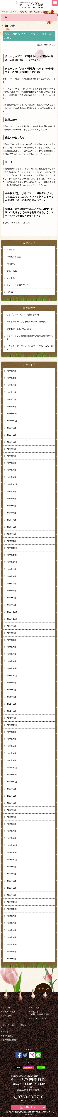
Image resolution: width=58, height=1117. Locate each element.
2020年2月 (11, 753)
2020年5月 (11, 739)
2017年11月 (12, 909)
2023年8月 (11, 569)
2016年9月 (11, 951)
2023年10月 (12, 562)
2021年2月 (11, 718)
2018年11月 (12, 852)
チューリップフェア (39, 1018)
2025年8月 (11, 435)
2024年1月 (11, 541)
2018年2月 (11, 895)
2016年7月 (11, 958)
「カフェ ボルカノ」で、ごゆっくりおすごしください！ (30, 347)
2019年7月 (11, 803)
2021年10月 (12, 675)
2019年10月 (12, 782)
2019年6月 (11, 810)
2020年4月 (11, 746)
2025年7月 (11, 442)
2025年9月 (11, 428)
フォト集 (11, 278)
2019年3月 (11, 831)
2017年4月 (11, 930)
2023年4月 (11, 597)
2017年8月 (11, 916)
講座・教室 (12, 271)
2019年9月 (11, 789)
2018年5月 (11, 888)
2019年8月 (11, 796)
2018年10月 (12, 859)
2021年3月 (11, 711)
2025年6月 (11, 449)
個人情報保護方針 (10, 1040)
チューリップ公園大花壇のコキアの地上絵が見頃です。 (30, 337)
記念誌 (10, 292)
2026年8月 (11, 371)
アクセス (6, 1032)
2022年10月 (12, 619)
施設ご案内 (35, 1008)
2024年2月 (11, 534)
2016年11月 (12, 944)
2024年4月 (11, 520)
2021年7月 (11, 697)
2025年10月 (12, 421)
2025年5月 (11, 456)
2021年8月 (11, 689)
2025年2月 (11, 477)
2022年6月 (11, 647)
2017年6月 (11, 923)
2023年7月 (11, 576)
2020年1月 (11, 760)
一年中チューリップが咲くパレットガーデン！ (28, 321)
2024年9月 (11, 491)
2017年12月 (12, 902)
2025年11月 (12, 413)
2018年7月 (11, 874)
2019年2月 (11, 838)
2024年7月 (11, 505)
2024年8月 (11, 498)
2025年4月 (11, 463)
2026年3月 (11, 406)
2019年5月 (11, 817)
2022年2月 (11, 661)
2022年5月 (11, 654)
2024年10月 (12, 484)
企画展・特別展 (9, 1012)
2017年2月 (11, 937)
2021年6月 (11, 704)
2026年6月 (11, 385)
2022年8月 (11, 633)
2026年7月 (11, 378)
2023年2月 (11, 605)
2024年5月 (11, 513)
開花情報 (11, 263)
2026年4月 (11, 399)
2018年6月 (11, 881)
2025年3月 (11, 470)
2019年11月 (12, 774)
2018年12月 (12, 845)
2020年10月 (12, 725)
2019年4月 (11, 824)
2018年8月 (11, 866)
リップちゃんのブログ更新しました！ (24, 314)
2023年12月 (12, 548)
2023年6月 (11, 583)
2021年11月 (12, 668)
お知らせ (11, 249)
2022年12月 (12, 612)
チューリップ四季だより (18, 285)
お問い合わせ (8, 1036)
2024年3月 (11, 527)
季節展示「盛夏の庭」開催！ (20, 329)
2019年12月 (12, 767)
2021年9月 (11, 682)
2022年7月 (11, 640)
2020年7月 (11, 732)
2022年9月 (11, 626)
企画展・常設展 (14, 256)
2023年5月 (11, 590)
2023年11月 (12, 555)
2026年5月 (11, 392)
